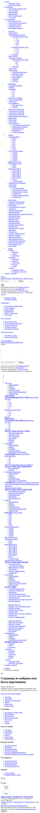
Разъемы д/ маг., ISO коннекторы (19, 606)
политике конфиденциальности (25, 809)
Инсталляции (13, 12)
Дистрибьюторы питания (17, 207)
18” (13, 96)
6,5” (17, 42)
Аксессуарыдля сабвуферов (14, 102)
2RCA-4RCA (16, 174)
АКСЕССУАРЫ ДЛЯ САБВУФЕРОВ (18, 466)
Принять (4, 811)
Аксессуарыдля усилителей (14, 122)
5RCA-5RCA (16, 177)
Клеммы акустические (16, 225)
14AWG (15, 156)
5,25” (18, 40)
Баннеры (15, 252)
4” (17, 38)
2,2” (17, 49)
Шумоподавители (18, 132)
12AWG (15, 154)
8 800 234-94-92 (6, 278)
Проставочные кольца (19, 72)
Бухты (14, 179)
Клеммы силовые (14, 223)
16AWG (15, 158)
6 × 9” (10, 406)
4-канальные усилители (16, 114)
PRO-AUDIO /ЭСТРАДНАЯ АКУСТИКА (14, 419)
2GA (14, 142)
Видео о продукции (15, 16)
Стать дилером (13, 10)
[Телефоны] (2, 285)
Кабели (10, 135)
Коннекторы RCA (14, 218)
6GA (14, 146)
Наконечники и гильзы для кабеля (20, 613)
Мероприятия (13, 14)
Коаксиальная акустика (20, 37)
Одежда (11, 268)
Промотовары (9, 633)
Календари (16, 263)
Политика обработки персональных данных (19, 754)
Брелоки (15, 261)
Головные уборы (17, 270)
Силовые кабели (14, 137)
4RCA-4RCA (16, 176)
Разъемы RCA (17, 197)
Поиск (21, 281)
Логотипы (15, 256)
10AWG (15, 153)
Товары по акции (10, 298)
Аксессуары (12, 200)
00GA (14, 138)
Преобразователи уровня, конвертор (21, 214)
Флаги (14, 254)
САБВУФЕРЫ (10, 454)
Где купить (12, 17)
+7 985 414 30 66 (27, 278)
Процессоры (13, 118)
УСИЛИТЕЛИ (10, 482)
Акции (7, 1)
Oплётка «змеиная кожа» (17, 571)
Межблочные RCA (15, 169)
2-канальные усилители (16, 113)
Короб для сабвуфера (15, 98)
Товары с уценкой (11, 273)
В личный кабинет (15, 693)
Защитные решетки (15, 237)
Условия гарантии (14, 26)
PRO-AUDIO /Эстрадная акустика (15, 57)
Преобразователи (18, 129)
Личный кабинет (6, 340)
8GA (14, 147)
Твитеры (15, 54)
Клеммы (15, 81)
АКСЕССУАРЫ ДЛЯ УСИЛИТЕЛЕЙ (18, 489)
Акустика (11, 31)
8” (17, 45)
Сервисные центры (15, 24)
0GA (14, 140)
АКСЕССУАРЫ (10, 587)
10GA (14, 149)
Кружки (15, 264)
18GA (14, 165)
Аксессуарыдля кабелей (13, 185)
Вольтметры (16, 130)
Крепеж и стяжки (14, 235)
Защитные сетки (17, 74)
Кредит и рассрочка (11, 337)
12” (13, 93)
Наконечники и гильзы (20, 192)
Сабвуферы (12, 84)
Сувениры (12, 257)
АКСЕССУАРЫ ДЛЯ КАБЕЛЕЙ (16, 562)
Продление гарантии (15, 28)
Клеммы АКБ (13, 226)
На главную (5, 693)
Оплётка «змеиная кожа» (20, 195)
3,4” (17, 51)
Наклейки (15, 259)
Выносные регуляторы (19, 127)
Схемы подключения (15, 100)
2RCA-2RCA (16, 172)
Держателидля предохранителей (16, 209)
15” (13, 94)
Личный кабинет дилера (13, 775)
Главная (7, 668)
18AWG (15, 160)
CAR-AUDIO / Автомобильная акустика (17, 34)
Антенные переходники (16, 202)
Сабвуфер (12, 456)
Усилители (8, 733)
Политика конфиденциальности (15, 752)
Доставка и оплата (7, 332)
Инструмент (13, 246)
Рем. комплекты (17, 75)
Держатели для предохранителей (19, 596)
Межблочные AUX (15, 162)
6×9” (17, 44)
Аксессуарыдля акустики (13, 69)
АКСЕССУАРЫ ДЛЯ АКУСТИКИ (17, 431)
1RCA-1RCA (16, 170)
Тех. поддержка (10, 19)
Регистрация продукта (12, 766)
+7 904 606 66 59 (16, 278)
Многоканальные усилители (18, 116)
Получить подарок (11, 299)
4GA (14, 144)
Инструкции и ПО (15, 21)
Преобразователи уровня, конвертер (21, 599)
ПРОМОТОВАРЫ (11, 642)
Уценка (7, 723)
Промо (10, 248)
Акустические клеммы (19, 190)
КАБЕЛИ (8, 512)
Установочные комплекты (21, 125)
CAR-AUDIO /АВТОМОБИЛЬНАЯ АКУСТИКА (17, 396)
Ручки (14, 266)
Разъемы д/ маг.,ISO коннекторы (14, 220)
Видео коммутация (15, 244)
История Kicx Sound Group (17, 9)
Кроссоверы (16, 77)
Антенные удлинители (16, 203)
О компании (9, 7)
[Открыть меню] (1, 279)
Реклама (11, 250)
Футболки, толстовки (19, 271)
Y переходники (17, 181)
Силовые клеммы (18, 188)
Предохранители (14, 212)
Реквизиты (8, 747)
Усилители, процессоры (16, 109)
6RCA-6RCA (13, 555)
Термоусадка (16, 193)
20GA (14, 167)
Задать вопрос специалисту (18, 23)
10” (17, 65)
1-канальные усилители (16, 111)
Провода (15, 79)
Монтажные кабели (15, 163)
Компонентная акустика (20, 47)
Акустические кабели (16, 151)
